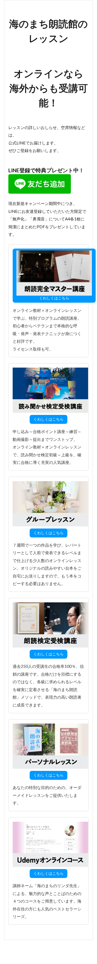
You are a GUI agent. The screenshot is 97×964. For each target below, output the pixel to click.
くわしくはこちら (54, 298)
